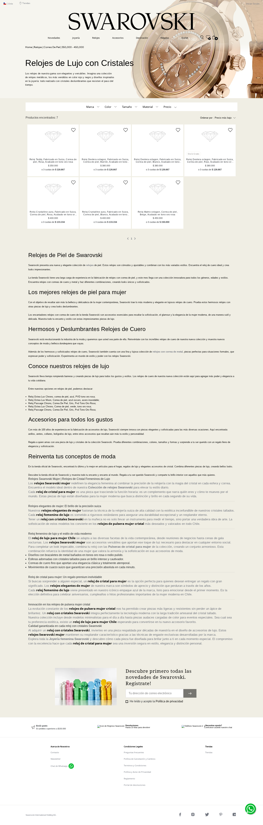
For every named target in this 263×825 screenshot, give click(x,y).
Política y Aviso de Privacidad (137, 772)
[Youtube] (235, 815)
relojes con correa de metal (168, 351)
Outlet (184, 37)
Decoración (142, 37)
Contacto (55, 752)
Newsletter (56, 758)
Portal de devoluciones (134, 785)
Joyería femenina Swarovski (69, 639)
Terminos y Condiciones (135, 765)
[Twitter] (207, 815)
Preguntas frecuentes (134, 752)
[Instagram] (193, 815)
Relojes (96, 37)
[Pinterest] (221, 815)
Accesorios (117, 37)
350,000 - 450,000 (73, 47)
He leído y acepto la (156, 701)
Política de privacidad (169, 701)
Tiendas (26, 3)
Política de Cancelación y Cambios (139, 758)
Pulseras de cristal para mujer (129, 546)
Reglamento (129, 778)
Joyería (76, 37)
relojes (90, 265)
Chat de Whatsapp (59, 766)
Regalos (164, 37)
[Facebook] (180, 815)
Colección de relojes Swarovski (110, 487)
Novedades (54, 37)
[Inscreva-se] (189, 693)
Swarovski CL (28, 47)
